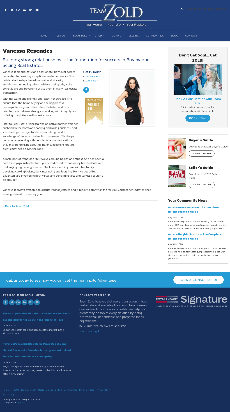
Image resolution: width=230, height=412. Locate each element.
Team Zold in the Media (89, 35)
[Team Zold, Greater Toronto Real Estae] (198, 79)
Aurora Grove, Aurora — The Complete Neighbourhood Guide (193, 209)
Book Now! (197, 118)
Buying (116, 35)
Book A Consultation (198, 279)
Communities (155, 35)
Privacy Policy (103, 389)
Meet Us (59, 35)
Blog (174, 35)
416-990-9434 (93, 76)
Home (43, 35)
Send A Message (88, 331)
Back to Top (9, 394)
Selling (133, 35)
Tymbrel (21, 402)
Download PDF (202, 153)
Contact (191, 35)
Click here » (92, 80)
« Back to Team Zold (16, 206)
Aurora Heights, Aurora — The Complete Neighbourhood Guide (194, 236)
